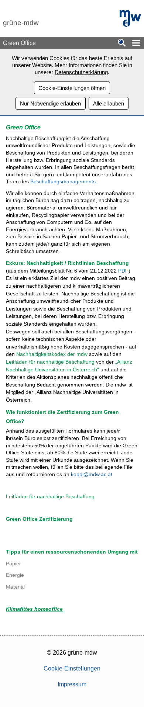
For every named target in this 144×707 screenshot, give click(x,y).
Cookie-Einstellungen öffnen (72, 88)
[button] (136, 43)
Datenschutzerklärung (81, 72)
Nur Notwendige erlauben (50, 103)
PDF (123, 271)
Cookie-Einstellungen (72, 668)
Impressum (72, 684)
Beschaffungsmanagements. (63, 181)
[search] (122, 43)
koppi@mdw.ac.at (90, 474)
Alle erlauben (108, 103)
